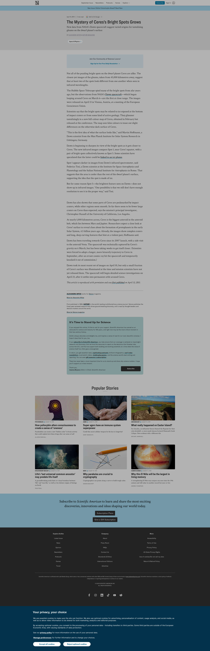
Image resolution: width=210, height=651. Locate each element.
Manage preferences (42, 638)
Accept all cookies (46, 644)
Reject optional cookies (77, 644)
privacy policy (46, 632)
